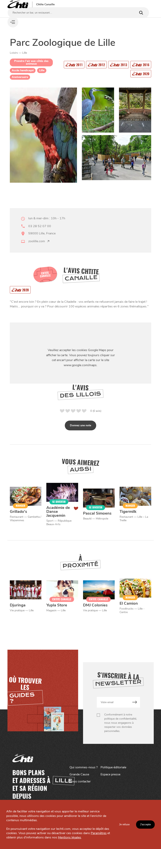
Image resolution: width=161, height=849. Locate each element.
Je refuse (124, 824)
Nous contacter (80, 781)
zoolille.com (36, 241)
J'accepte (145, 824)
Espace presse (110, 774)
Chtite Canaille (45, 4)
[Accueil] (17, 4)
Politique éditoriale (113, 767)
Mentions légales (69, 837)
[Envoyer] (134, 702)
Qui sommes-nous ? (84, 767)
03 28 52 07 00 (39, 226)
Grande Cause (79, 774)
